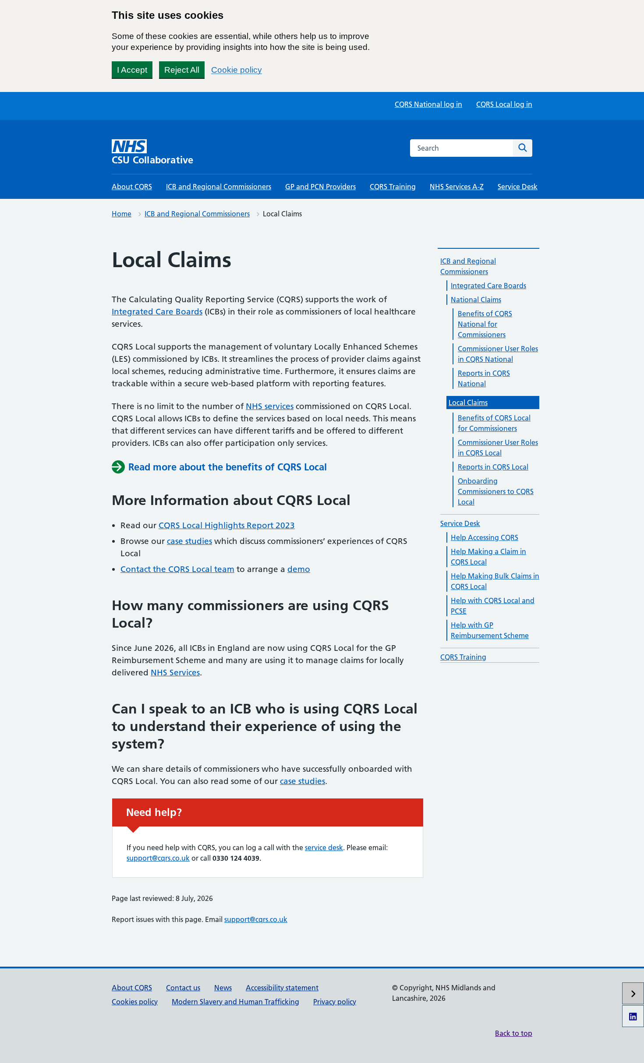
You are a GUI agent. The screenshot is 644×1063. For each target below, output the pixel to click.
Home (121, 213)
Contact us (183, 987)
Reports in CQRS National (484, 378)
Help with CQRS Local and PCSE (492, 605)
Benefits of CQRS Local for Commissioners (494, 423)
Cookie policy (236, 70)
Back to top (513, 1033)
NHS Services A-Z (457, 186)
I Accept (132, 69)
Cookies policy (135, 1001)
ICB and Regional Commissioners (218, 186)
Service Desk (518, 186)
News (223, 987)
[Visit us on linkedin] (633, 1016)
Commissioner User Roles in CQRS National (498, 354)
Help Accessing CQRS (484, 537)
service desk (324, 847)
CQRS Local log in (504, 104)
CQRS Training (393, 186)
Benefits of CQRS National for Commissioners (485, 324)
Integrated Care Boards (157, 312)
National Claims (476, 299)
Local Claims (468, 402)
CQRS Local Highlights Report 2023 (227, 525)
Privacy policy (334, 1001)
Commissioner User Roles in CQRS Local (498, 447)
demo (298, 569)
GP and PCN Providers (320, 186)
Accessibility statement (282, 987)
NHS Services (175, 672)
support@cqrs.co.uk (158, 858)
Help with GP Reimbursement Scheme (490, 630)
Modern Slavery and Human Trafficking (235, 1001)
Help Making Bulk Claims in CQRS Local (495, 581)
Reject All (181, 69)
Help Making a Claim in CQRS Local (488, 556)
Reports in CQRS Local (493, 467)
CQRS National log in (428, 104)
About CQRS (132, 186)
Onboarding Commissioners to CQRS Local (496, 491)
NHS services (270, 406)
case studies (189, 541)
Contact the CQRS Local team (177, 569)
